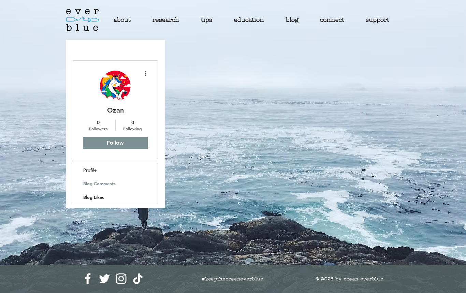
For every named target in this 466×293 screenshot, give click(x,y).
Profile (90, 170)
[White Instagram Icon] (121, 279)
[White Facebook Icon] (88, 279)
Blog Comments (99, 183)
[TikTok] (138, 279)
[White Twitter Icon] (104, 279)
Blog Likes (93, 197)
